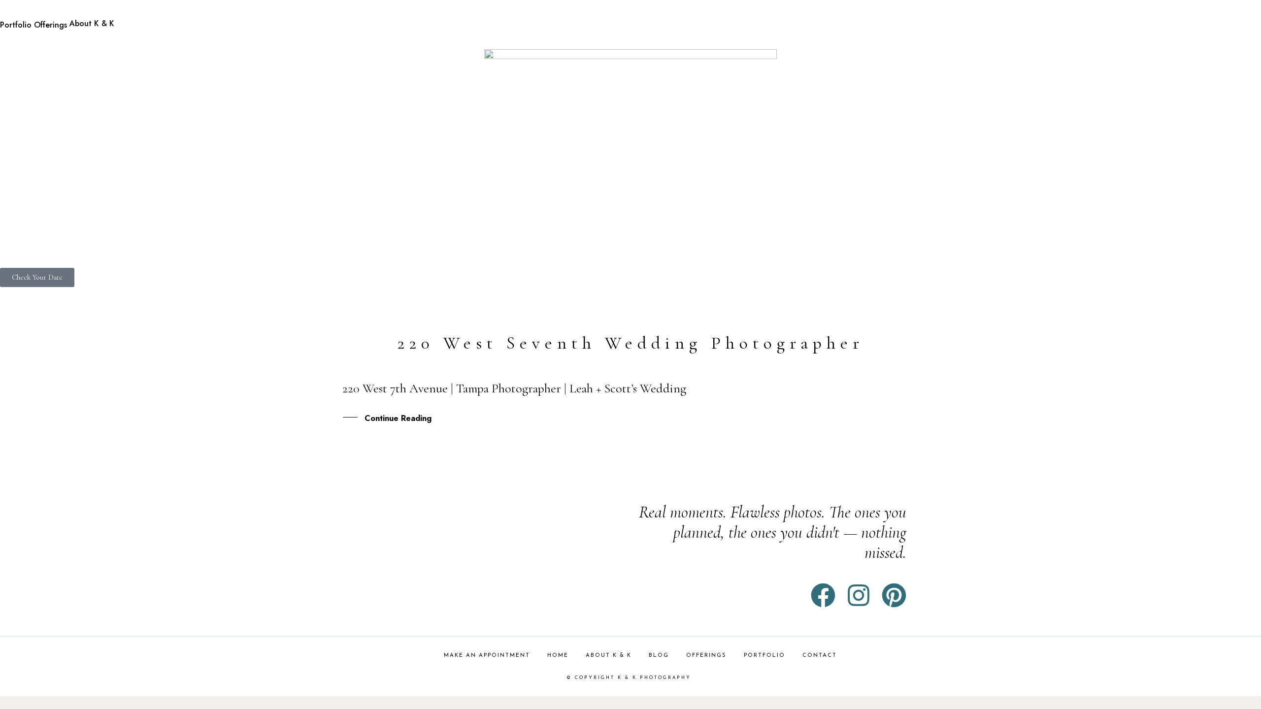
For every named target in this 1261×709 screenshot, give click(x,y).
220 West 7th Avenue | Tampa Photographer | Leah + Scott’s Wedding (514, 388)
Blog (659, 655)
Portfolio (16, 25)
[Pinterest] (894, 595)
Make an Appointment (487, 655)
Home (557, 655)
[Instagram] (858, 595)
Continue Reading (398, 418)
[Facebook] (823, 595)
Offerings (50, 25)
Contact (819, 655)
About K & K (91, 23)
